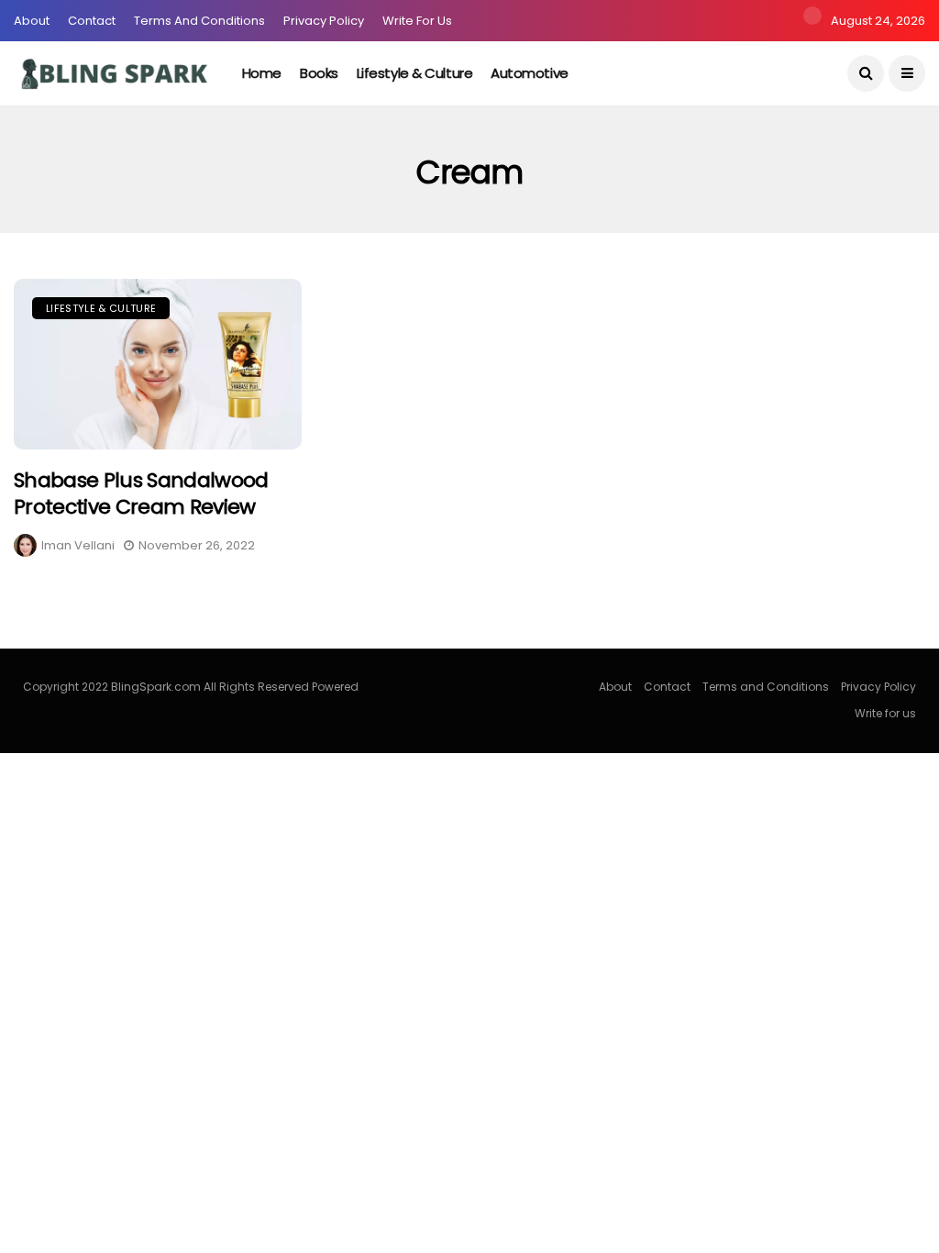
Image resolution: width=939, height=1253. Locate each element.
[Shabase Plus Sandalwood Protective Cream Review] (158, 364)
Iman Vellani (78, 545)
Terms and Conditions (199, 20)
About (32, 20)
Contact (92, 20)
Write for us (417, 20)
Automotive (530, 73)
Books (319, 73)
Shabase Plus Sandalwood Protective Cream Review (141, 493)
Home (262, 73)
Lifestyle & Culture (414, 73)
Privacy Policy (323, 20)
